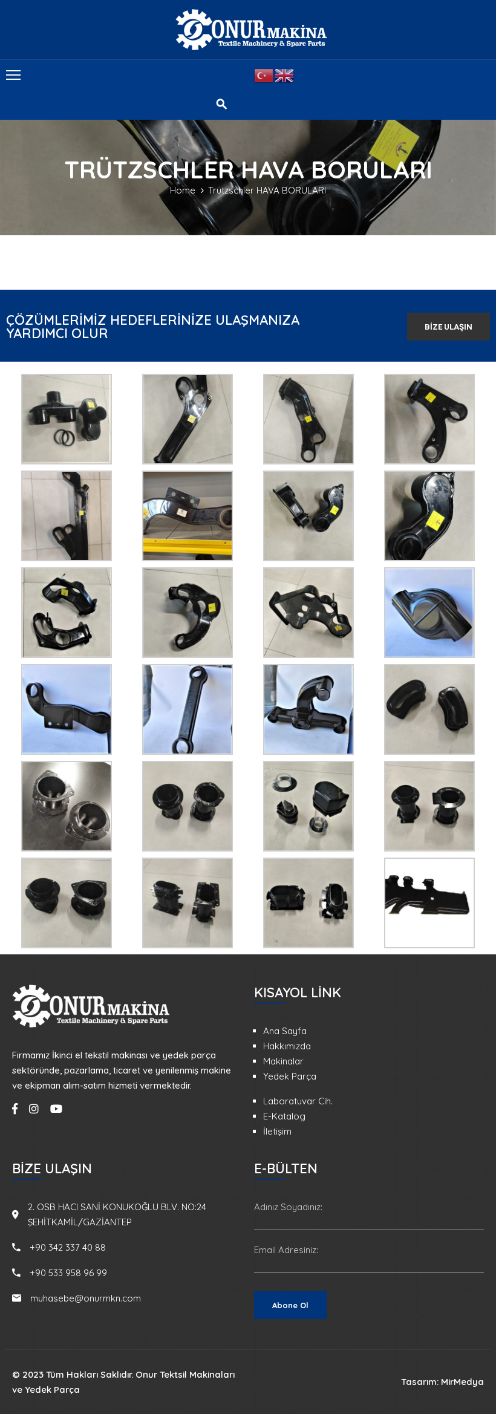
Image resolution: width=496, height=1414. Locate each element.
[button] (448, 326)
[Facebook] (15, 1108)
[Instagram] (34, 1108)
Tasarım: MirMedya (442, 1381)
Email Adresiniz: (286, 1250)
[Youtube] (56, 1108)
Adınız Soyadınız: (288, 1207)
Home (182, 190)
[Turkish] (264, 74)
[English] (285, 74)
